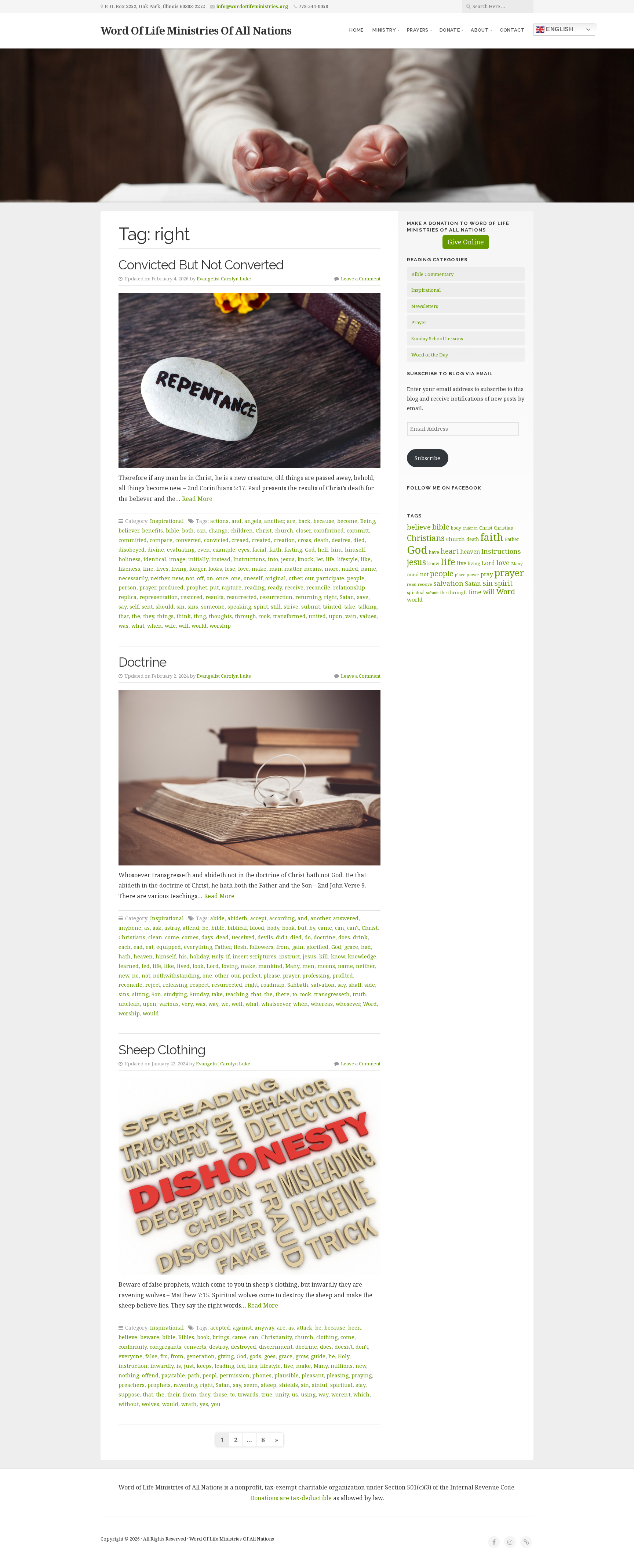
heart (450, 551)
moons (326, 965)
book (288, 927)
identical (154, 559)
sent (147, 606)
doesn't (344, 1346)
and (236, 520)
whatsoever (275, 1003)
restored (192, 597)
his (183, 956)
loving (230, 965)
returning (308, 597)
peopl (210, 1375)
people (355, 578)
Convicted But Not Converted (201, 264)
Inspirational (167, 520)
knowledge (362, 956)
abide (217, 918)
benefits (152, 530)
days (207, 937)
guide (318, 1356)
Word (370, 1003)
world (199, 625)
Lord (213, 965)
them (189, 1394)
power (473, 574)
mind (413, 574)
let (319, 559)
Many (292, 965)
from (282, 946)
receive (294, 587)
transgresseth (332, 994)
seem (251, 1384)
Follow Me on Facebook (444, 488)
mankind (270, 965)
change (218, 530)
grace (351, 946)
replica (127, 597)
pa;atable (173, 1375)
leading (224, 1365)
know (338, 956)
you (216, 1404)
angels (252, 520)
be (205, 927)
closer (303, 530)
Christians (132, 937)
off (200, 578)
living (178, 568)
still (276, 606)
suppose (129, 1394)
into (273, 559)
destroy (218, 1346)
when (154, 625)
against (242, 1327)
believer (129, 530)
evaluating (180, 549)
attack (304, 1327)
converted (188, 540)
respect (199, 984)
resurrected (241, 597)
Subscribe (427, 458)
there (282, 994)
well (237, 1003)
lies (252, 1365)
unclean (129, 1003)
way (213, 1003)
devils (265, 937)
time (474, 592)
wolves (150, 1404)
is (178, 1365)
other (295, 578)
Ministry (384, 30)
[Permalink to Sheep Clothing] (249, 1176)
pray (487, 574)
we (225, 1003)
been (354, 1327)
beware (149, 1337)
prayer (147, 587)
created (261, 540)
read (411, 584)
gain (297, 946)
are (291, 520)
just (189, 1365)
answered (345, 918)
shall (355, 984)
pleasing (338, 1375)
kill (323, 956)
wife (170, 625)
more (332, 568)
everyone (130, 1356)
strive (291, 606)
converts (195, 1346)
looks (215, 568)
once (222, 578)
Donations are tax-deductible (291, 1498)
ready (274, 587)
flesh (240, 946)
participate (330, 578)
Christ (264, 530)
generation (200, 1356)
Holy (217, 956)
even (203, 549)
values (368, 616)
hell (323, 549)
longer (197, 568)
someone (213, 606)
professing (315, 975)
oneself (253, 578)
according (282, 918)
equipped (168, 946)
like (366, 559)
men (308, 965)
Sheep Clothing (162, 1049)
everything (198, 946)
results (214, 597)
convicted (216, 540)
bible (172, 530)
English (558, 29)
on (210, 578)
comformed (329, 530)
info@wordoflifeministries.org (252, 6)
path (194, 1375)
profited (342, 975)
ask (157, 927)
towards (248, 1394)
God (310, 549)
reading (254, 587)
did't (281, 937)
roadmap (272, 984)
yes (204, 1404)
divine (155, 549)
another (274, 520)
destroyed (243, 1346)
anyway (264, 1327)
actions (219, 520)
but (302, 927)
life (330, 559)
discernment (275, 1346)
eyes (243, 549)
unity (282, 1394)
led (146, 965)
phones (262, 1375)
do (308, 937)
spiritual (341, 1384)
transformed (289, 616)
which (361, 1394)
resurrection (276, 597)
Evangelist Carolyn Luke (224, 278)
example (224, 549)
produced (171, 587)
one (236, 578)
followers (261, 946)
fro (164, 1356)
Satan (347, 597)
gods (255, 1356)
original (275, 578)
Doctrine (142, 662)
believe (128, 1337)
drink (360, 937)
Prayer (418, 322)
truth (359, 994)
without (129, 1404)
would (151, 1013)
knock (305, 559)
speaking (239, 606)
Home (356, 30)
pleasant (313, 1375)
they (148, 616)
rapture (231, 587)
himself (355, 549)
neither (159, 578)
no (135, 975)
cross (304, 540)
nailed (350, 568)
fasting (293, 549)
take (349, 606)
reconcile (318, 587)
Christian (503, 528)
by (312, 927)
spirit (261, 606)
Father (223, 946)
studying (175, 994)
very (187, 1003)
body (273, 927)
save (362, 597)
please (271, 975)
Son (156, 994)
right (330, 597)
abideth (237, 918)
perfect (251, 975)
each (125, 946)
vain (351, 616)
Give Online (466, 242)
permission (234, 1375)
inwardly (162, 1365)
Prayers (418, 30)
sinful (319, 1384)
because (323, 520)
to (294, 994)
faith (275, 549)
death (321, 540)
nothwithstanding (176, 975)
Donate (450, 30)
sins (192, 606)
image (177, 559)
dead (222, 937)
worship (220, 625)
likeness (129, 568)
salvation (323, 984)
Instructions (249, 559)
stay (360, 1384)
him (336, 549)
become (347, 520)
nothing (129, 1375)
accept (258, 918)
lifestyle (347, 559)
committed (133, 540)
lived (183, 965)
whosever (348, 1003)
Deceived (243, 937)
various (169, 1003)
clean (155, 937)
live (288, 1365)
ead (138, 946)
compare (161, 540)
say (123, 606)
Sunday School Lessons (437, 338)
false (151, 1356)
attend (191, 927)
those (220, 1394)
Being (367, 520)
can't (353, 927)
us (295, 1394)
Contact (512, 30)
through (245, 616)
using (308, 1394)
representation (158, 597)
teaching (237, 994)
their (173, 1394)
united (317, 616)
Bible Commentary (432, 274)
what (137, 625)
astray (172, 927)
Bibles (186, 1337)
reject (152, 984)
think (183, 616)
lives (162, 568)
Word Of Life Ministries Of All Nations (196, 30)
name (368, 568)
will (184, 625)
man (275, 568)
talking (367, 606)
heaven (143, 956)
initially (198, 559)
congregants (165, 1346)
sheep (268, 1384)
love (243, 568)
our (309, 578)
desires (341, 540)
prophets (159, 1384)
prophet (196, 587)
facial (259, 549)
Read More (197, 499)
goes (270, 1356)
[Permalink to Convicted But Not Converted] (249, 380)
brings (220, 1337)
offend (150, 1375)
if (228, 956)
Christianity (276, 1337)
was (123, 625)
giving (226, 1356)
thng (200, 616)
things (165, 616)
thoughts (220, 616)
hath (125, 956)
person (127, 587)
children (241, 530)
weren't (340, 1394)
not (190, 578)
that (124, 616)
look (198, 965)
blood (257, 927)
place (460, 574)
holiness (130, 559)
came (325, 927)
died (359, 540)
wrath (189, 1404)
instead (220, 559)
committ (358, 530)
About (480, 30)
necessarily (133, 578)
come (172, 937)
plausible (286, 1375)
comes (190, 937)
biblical (237, 927)
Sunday (199, 994)
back (304, 520)
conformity (133, 1346)
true (266, 1394)
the (136, 616)
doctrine (324, 937)
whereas (322, 1003)
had (366, 946)
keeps (204, 1365)
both (188, 530)
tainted (332, 606)
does (344, 937)
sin (180, 606)
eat (149, 946)
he (331, 1356)
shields (288, 1384)
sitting (140, 994)
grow (301, 1356)
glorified (317, 946)
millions (342, 1365)
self (134, 606)
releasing (175, 984)
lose (230, 568)
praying (361, 1375)
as (147, 927)
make (259, 568)
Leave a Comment (360, 278)
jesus (288, 559)
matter (292, 568)
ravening (185, 1384)
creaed (240, 540)
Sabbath (297, 984)
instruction (133, 1365)
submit (310, 606)
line (148, 568)
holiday (199, 956)
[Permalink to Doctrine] (249, 777)
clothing (327, 1337)
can (201, 530)
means (313, 568)
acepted (220, 1327)
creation (284, 540)
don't (362, 1346)
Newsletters (424, 306)
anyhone (130, 927)
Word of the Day (429, 354)
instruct (289, 956)
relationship (349, 587)
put (214, 587)
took (264, 616)
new (177, 578)
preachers (132, 1384)
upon (335, 616)
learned (129, 965)
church (283, 530)
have (434, 552)
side (369, 984)
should (165, 606)
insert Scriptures (254, 956)
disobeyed (132, 549)
